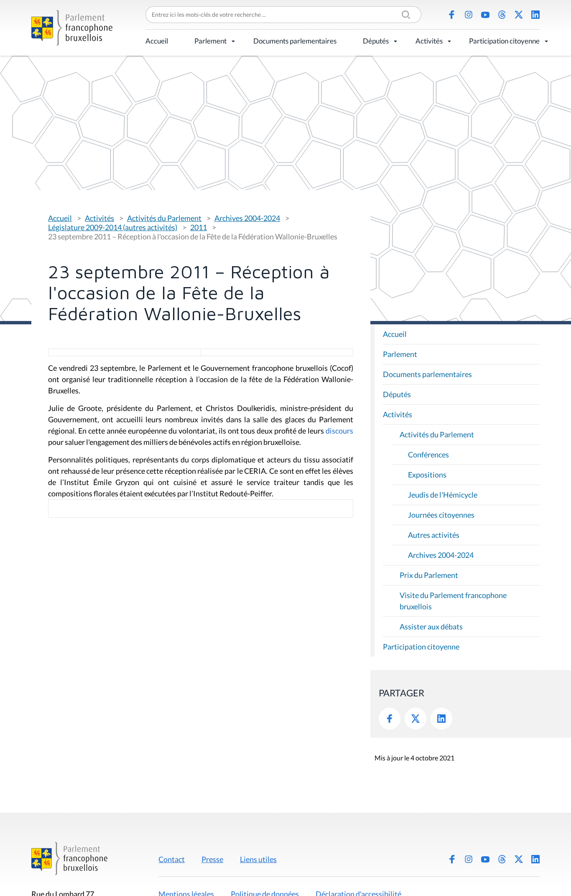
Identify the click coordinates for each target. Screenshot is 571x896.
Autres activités (433, 534)
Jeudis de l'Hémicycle (442, 494)
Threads (502, 14)
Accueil (156, 40)
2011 (198, 227)
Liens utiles (258, 859)
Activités (429, 40)
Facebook (452, 14)
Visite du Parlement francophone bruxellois (453, 600)
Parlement (210, 40)
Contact (171, 859)
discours (339, 430)
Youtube (485, 14)
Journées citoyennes (441, 514)
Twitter (415, 718)
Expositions (427, 474)
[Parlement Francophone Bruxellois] (71, 28)
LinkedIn (535, 14)
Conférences (428, 454)
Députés (376, 40)
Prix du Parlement (429, 575)
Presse (212, 859)
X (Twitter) (519, 14)
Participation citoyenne (504, 40)
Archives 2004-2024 (247, 218)
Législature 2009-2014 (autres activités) (112, 227)
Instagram (468, 14)
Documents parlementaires (294, 40)
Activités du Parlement (164, 218)
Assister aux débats (431, 626)
